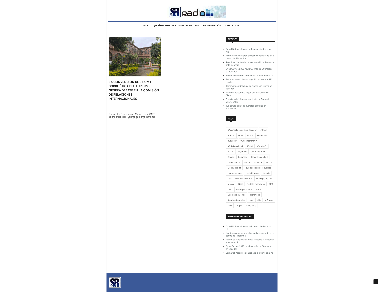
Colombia (242, 157)
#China (231, 135)
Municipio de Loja (264, 178)
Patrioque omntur (244, 189)
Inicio (146, 25)
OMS (271, 184)
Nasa (240, 184)
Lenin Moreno (252, 173)
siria (259, 200)
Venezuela (251, 205)
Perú (258, 189)
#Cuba (250, 135)
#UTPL (231, 151)
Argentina (242, 151)
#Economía (262, 135)
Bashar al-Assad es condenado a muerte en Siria (249, 75)
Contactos (232, 25)
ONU (230, 189)
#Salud (250, 146)
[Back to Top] (376, 281)
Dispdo (247, 162)
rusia (251, 200)
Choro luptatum (258, 151)
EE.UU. (269, 162)
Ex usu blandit (234, 168)
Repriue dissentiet (236, 200)
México (231, 184)
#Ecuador (232, 141)
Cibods (231, 157)
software (269, 200)
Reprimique (254, 195)
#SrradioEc (262, 146)
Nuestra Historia (188, 25)
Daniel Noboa (234, 162)
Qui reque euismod (237, 195)
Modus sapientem (243, 178)
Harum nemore (235, 173)
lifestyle (266, 173)
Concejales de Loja (259, 157)
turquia (239, 205)
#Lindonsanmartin (248, 141)
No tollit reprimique (256, 184)
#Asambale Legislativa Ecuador (242, 130)
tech (230, 205)
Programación (212, 25)
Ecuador (258, 162)
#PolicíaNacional (235, 146)
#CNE (240, 135)
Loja (229, 178)
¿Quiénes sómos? (164, 25)
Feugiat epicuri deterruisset (258, 168)
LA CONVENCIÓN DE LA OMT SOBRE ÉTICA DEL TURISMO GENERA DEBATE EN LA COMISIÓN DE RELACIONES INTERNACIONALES (134, 90)
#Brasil (263, 130)
